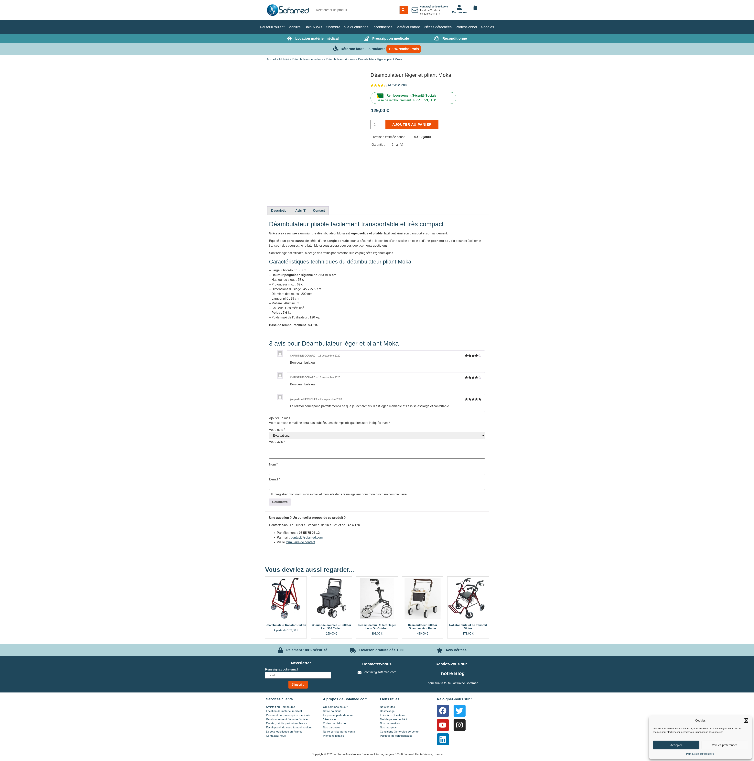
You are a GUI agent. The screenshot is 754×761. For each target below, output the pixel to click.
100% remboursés (404, 49)
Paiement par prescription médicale (288, 715)
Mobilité (294, 27)
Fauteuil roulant (272, 27)
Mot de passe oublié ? (393, 719)
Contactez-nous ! (276, 735)
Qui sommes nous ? (335, 706)
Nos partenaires (390, 723)
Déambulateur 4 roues (340, 59)
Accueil (271, 59)
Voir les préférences (725, 745)
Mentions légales (333, 735)
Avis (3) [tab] (300, 210)
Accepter (676, 745)
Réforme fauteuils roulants (363, 49)
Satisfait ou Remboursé (280, 706)
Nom (273, 464)
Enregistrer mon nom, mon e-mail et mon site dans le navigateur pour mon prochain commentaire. (339, 494)
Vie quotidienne (356, 27)
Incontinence (382, 27)
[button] (746, 721)
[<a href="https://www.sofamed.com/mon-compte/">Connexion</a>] (459, 7)
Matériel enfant (408, 27)
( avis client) (397, 85)
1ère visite (329, 719)
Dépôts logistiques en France (284, 731)
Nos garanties (331, 727)
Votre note (277, 429)
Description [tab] (279, 210)
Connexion (459, 12)
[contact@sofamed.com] (415, 10)
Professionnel (466, 27)
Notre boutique (332, 711)
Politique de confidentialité (700, 754)
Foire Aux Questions (392, 715)
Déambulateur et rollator (307, 59)
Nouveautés (387, 706)
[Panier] (475, 7)
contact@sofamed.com (434, 6)
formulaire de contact (300, 542)
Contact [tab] (319, 210)
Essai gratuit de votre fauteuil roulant (289, 727)
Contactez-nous (377, 664)
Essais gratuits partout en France (286, 723)
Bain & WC (313, 27)
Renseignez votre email (281, 669)
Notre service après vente (339, 731)
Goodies (487, 27)
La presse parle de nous (338, 715)
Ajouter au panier (412, 124)
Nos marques (388, 727)
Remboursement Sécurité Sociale (411, 95)
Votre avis (277, 441)
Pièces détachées (438, 27)
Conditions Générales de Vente (399, 731)
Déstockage (387, 711)
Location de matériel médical (284, 711)
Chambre (333, 27)
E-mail (274, 479)
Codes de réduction (335, 723)
